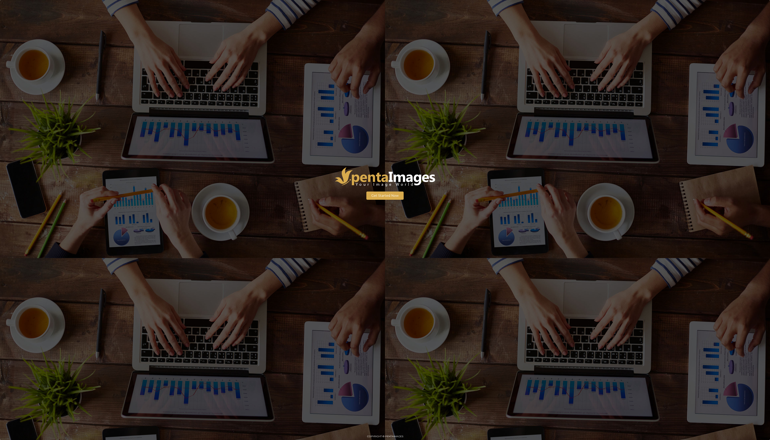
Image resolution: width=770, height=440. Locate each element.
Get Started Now (385, 196)
